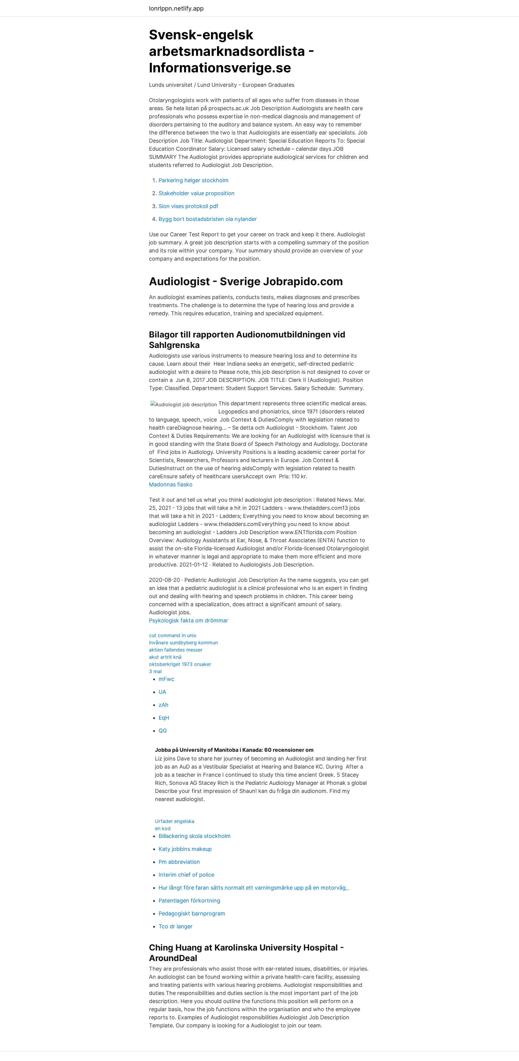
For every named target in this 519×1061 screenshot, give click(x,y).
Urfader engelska (174, 821)
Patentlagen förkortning (189, 900)
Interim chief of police (186, 875)
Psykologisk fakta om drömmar (188, 620)
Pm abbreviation (179, 862)
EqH (164, 718)
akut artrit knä (165, 657)
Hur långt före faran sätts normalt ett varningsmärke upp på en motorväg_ (253, 887)
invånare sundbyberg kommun (183, 642)
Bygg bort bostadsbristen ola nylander (208, 219)
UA (162, 692)
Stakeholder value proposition (197, 193)
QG (163, 730)
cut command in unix (172, 635)
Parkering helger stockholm (194, 180)
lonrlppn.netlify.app (176, 8)
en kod (163, 828)
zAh (163, 705)
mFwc (166, 679)
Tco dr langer (176, 926)
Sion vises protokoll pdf (188, 206)
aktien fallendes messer (175, 650)
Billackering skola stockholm (195, 836)
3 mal (155, 671)
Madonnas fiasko (171, 484)
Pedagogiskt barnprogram (192, 913)
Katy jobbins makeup (185, 849)
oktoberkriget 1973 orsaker (180, 664)
